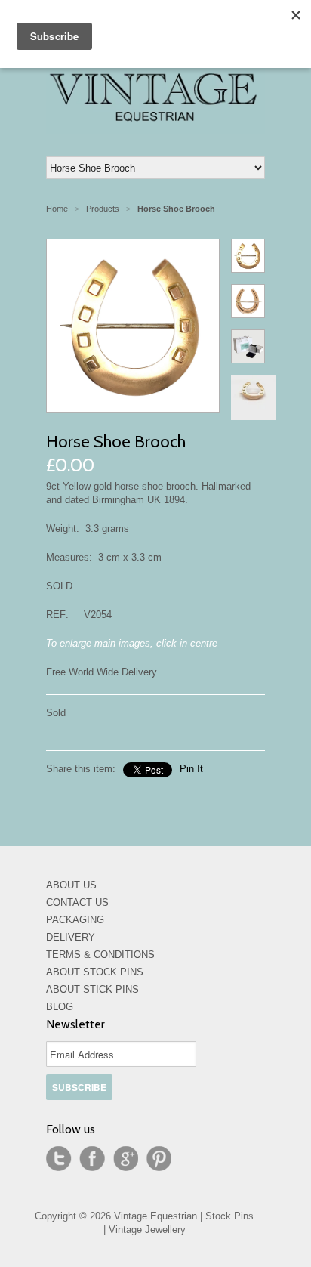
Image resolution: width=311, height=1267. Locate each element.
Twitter (59, 1159)
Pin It (191, 768)
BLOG (59, 1006)
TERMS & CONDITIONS (100, 954)
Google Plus (125, 1159)
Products (102, 208)
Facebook (92, 1159)
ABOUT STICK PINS (92, 989)
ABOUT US (71, 885)
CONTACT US (77, 902)
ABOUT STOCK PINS (94, 972)
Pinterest (158, 1159)
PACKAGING (75, 920)
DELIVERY (70, 937)
